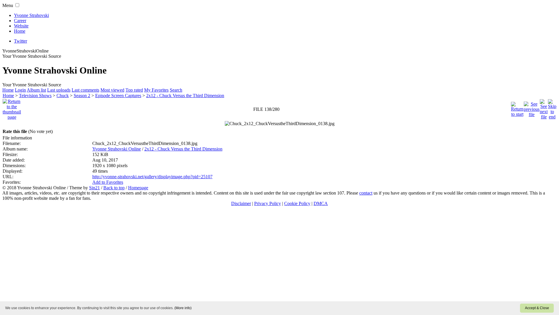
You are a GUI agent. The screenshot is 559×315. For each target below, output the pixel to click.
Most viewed (112, 90)
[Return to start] (517, 107)
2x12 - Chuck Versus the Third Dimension (185, 95)
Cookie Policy (297, 203)
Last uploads (58, 90)
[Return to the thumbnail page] (12, 107)
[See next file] (544, 107)
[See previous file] (531, 107)
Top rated (134, 90)
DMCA (321, 203)
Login (20, 90)
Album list (36, 90)
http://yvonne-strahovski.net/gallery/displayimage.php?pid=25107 (152, 176)
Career (20, 20)
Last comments (85, 90)
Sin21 (94, 187)
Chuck (62, 95)
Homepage (138, 187)
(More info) (183, 308)
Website (21, 25)
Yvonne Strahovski (31, 15)
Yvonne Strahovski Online (116, 148)
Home (19, 31)
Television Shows (35, 95)
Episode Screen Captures (118, 95)
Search (176, 90)
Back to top (114, 187)
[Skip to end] (552, 107)
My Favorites (156, 90)
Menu (7, 5)
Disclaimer (241, 203)
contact (365, 192)
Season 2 (82, 95)
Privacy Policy (267, 203)
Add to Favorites (107, 182)
